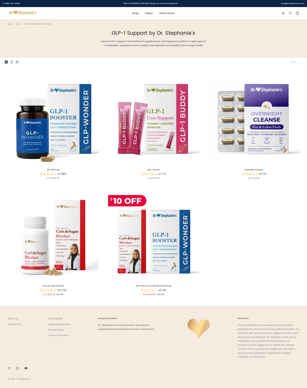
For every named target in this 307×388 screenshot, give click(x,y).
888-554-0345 (12, 3)
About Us (13, 318)
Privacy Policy (56, 329)
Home (10, 24)
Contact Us (14, 324)
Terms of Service (58, 335)
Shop (135, 13)
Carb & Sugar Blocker (53, 285)
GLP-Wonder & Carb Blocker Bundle (153, 285)
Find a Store (167, 13)
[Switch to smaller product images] (11, 62)
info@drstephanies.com (293, 3)
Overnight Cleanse (253, 169)
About (149, 13)
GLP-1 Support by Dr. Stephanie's (37, 24)
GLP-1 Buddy (153, 169)
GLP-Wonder (53, 169)
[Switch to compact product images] (17, 62)
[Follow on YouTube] (26, 368)
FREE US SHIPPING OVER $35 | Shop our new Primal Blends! (150, 3)
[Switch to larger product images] (6, 62)
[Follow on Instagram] (17, 368)
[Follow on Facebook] (9, 368)
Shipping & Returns (59, 324)
